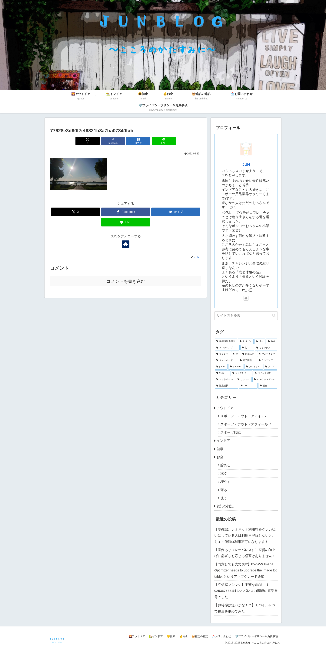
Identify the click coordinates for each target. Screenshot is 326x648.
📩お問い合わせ (221, 636)
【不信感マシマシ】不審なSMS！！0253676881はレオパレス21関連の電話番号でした (246, 591)
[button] (274, 315)
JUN (246, 164)
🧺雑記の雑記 (200, 636)
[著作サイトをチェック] (125, 244)
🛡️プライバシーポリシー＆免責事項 (256, 636)
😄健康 (171, 636)
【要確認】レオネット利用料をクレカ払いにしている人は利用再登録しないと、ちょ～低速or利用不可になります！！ (244, 536)
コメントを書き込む (125, 281)
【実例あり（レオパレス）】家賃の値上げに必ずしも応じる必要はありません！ (244, 553)
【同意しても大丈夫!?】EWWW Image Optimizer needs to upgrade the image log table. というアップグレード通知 (246, 570)
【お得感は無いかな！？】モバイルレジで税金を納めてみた (244, 608)
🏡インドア (156, 636)
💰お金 (183, 636)
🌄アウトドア (137, 636)
